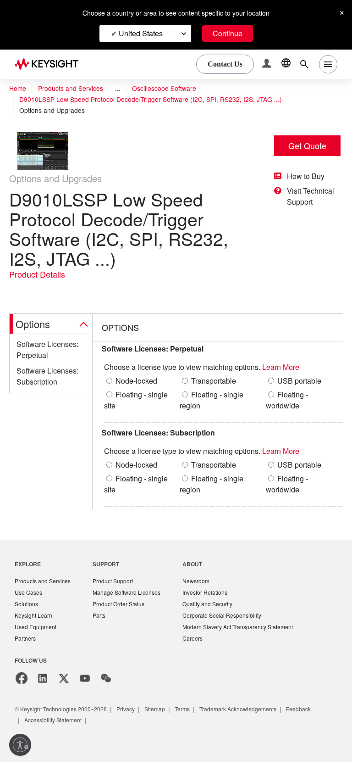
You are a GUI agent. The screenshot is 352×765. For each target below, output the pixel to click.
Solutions (27, 605)
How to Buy (308, 176)
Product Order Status (125, 605)
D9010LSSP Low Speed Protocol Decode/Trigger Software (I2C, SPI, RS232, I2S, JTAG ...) (154, 99)
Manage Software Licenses (133, 593)
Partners (26, 641)
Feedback (320, 712)
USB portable (302, 381)
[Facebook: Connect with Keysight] (21, 681)
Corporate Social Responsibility (233, 617)
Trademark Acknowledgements (255, 712)
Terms (195, 712)
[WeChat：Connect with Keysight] (106, 681)
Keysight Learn (34, 617)
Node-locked (138, 381)
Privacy (134, 712)
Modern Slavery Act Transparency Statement (250, 629)
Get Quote (307, 146)
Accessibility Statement (56, 723)
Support (110, 564)
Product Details (39, 274)
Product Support (119, 581)
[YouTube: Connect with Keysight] (85, 681)
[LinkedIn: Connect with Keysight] (43, 681)
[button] (267, 64)
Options (34, 324)
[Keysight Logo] (50, 64)
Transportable (216, 381)
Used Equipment (37, 629)
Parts (103, 617)
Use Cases (29, 593)
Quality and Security (217, 605)
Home (18, 88)
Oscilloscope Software (171, 88)
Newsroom (205, 581)
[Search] (304, 64)
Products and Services (73, 88)
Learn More (298, 367)
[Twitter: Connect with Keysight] (64, 681)
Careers (201, 641)
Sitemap (165, 712)
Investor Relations (215, 593)
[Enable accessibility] (20, 745)
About (201, 564)
